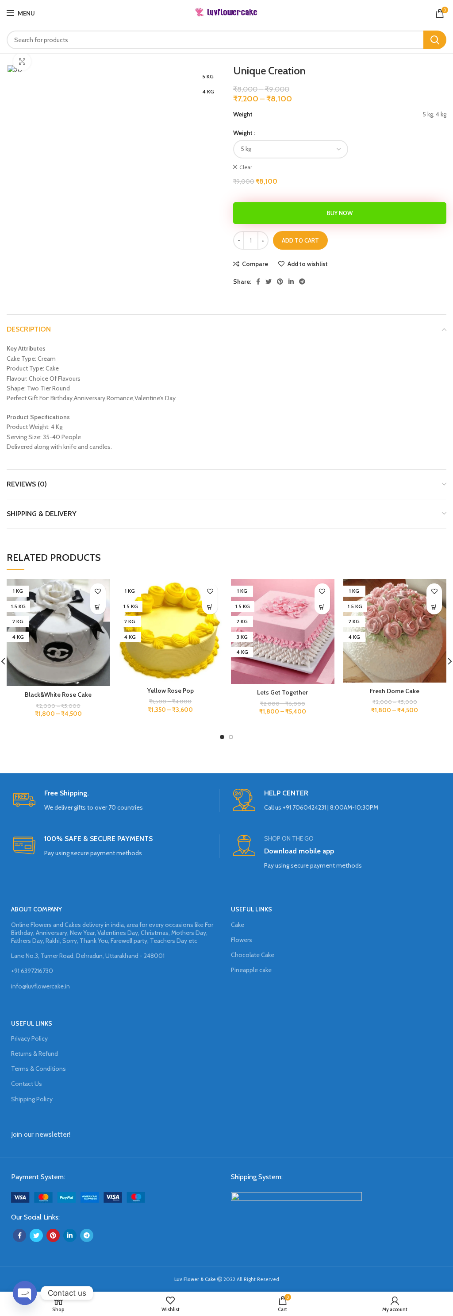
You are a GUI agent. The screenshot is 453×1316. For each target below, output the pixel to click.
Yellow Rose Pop (170, 691)
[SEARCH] (434, 40)
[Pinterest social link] (280, 281)
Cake (237, 925)
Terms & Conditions (38, 1069)
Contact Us (26, 1084)
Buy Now (340, 212)
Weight (243, 133)
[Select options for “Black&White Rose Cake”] (98, 606)
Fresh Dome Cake (394, 691)
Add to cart (300, 240)
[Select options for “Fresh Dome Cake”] (434, 606)
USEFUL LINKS (251, 909)
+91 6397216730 (32, 971)
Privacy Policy (29, 1038)
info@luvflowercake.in (40, 986)
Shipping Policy (32, 1099)
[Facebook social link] (258, 281)
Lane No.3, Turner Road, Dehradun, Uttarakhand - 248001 (88, 956)
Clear (245, 167)
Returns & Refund (34, 1053)
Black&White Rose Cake (58, 695)
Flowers (241, 940)
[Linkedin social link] (291, 281)
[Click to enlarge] (22, 61)
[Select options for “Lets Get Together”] (322, 606)
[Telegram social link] (302, 281)
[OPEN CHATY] (25, 1293)
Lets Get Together (282, 692)
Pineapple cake (251, 970)
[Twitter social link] (268, 281)
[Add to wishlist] (98, 591)
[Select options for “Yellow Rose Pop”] (210, 606)
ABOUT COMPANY (36, 909)
